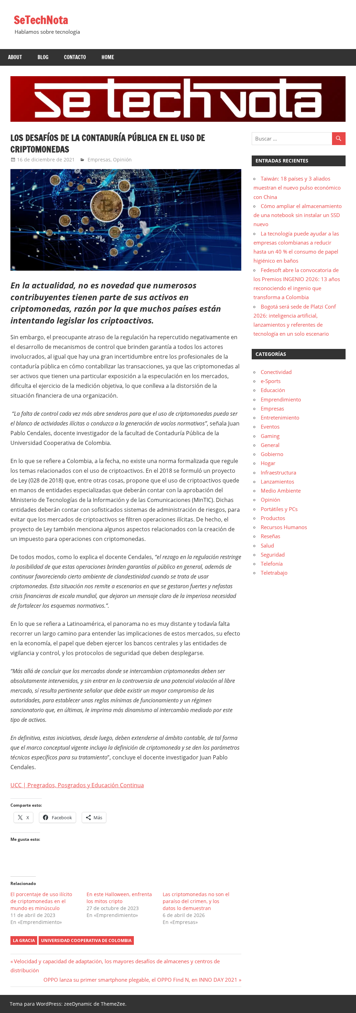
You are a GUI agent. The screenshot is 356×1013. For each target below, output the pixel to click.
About (15, 57)
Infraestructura (278, 472)
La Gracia (24, 940)
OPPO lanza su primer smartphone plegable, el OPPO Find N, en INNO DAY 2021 (140, 979)
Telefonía (272, 563)
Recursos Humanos (284, 527)
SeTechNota (41, 20)
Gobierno (272, 453)
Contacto (75, 57)
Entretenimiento (280, 417)
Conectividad (276, 371)
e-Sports (271, 380)
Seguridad (273, 554)
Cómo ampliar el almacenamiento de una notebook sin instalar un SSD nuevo (297, 215)
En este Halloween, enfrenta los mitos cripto (119, 897)
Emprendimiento (281, 399)
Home (108, 57)
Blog (43, 57)
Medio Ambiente (281, 490)
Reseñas (270, 536)
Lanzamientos (277, 481)
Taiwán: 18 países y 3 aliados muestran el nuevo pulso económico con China (297, 187)
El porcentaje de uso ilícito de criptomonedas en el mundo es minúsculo (41, 901)
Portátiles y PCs (279, 508)
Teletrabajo (274, 572)
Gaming (270, 435)
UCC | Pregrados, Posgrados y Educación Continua (77, 785)
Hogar (268, 463)
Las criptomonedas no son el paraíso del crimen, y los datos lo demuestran (196, 901)
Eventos (270, 426)
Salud (267, 545)
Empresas (99, 159)
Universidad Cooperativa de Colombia (86, 940)
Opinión (122, 159)
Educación (273, 389)
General (270, 444)
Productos (273, 518)
